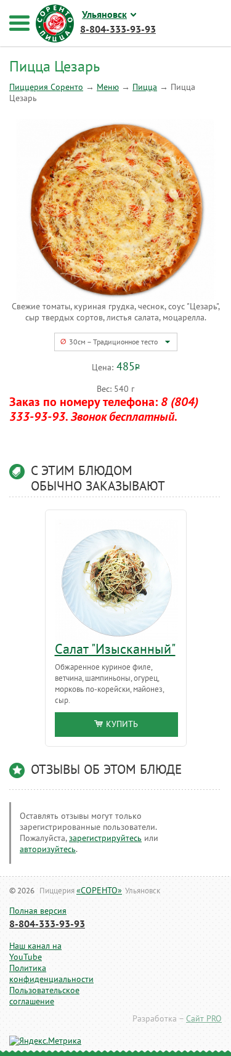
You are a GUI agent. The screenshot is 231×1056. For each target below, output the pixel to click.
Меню (108, 87)
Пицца (144, 87)
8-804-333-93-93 (47, 924)
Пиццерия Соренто (46, 87)
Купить (122, 724)
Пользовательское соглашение (41, 996)
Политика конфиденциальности (41, 974)
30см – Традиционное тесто (113, 342)
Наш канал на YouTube (35, 951)
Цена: (102, 367)
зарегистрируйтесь (105, 838)
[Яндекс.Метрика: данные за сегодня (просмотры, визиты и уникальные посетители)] (45, 1041)
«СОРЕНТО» (99, 890)
